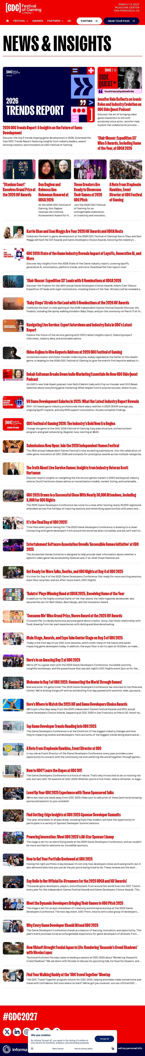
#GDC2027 (20, 1016)
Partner (86, 21)
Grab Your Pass (119, 21)
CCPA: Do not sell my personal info (121, 1048)
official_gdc (7, 1032)
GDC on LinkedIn (17, 1032)
